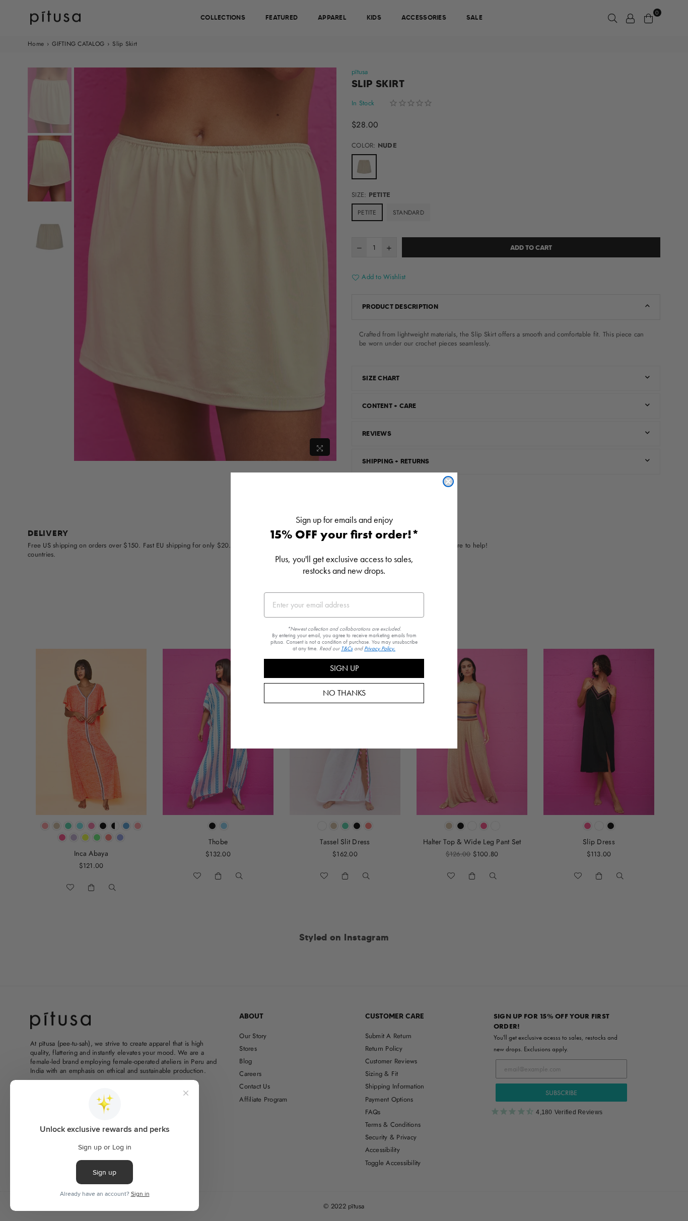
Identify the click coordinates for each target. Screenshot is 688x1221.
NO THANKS (344, 693)
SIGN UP (344, 668)
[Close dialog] (448, 482)
